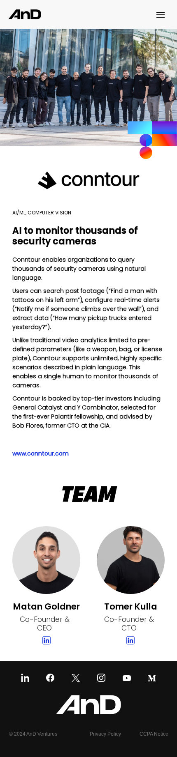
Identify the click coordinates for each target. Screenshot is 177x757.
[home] (24, 14)
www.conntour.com (40, 453)
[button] (162, 14)
